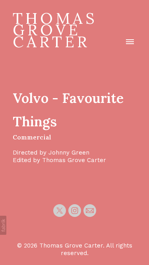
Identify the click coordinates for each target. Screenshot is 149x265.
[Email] (89, 210)
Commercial (32, 137)
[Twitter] (59, 210)
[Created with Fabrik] (3, 225)
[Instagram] (74, 210)
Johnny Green (68, 152)
